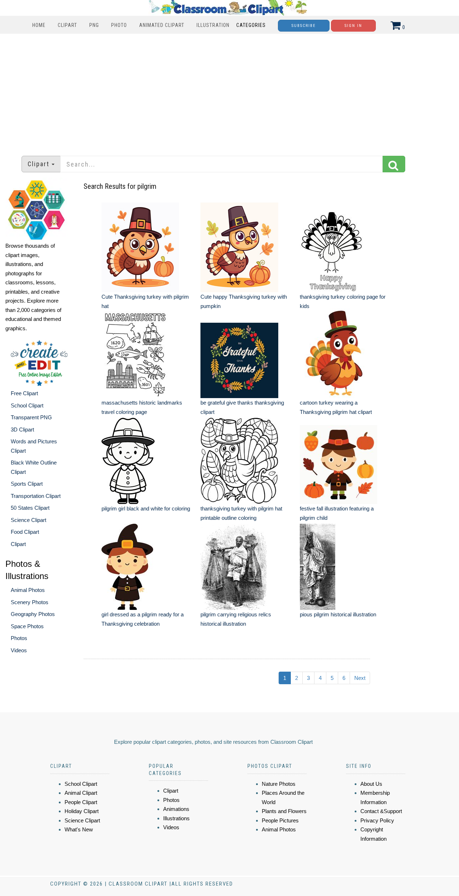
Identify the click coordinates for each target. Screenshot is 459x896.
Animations (176, 809)
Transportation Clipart (36, 496)
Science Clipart (28, 520)
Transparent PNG (31, 417)
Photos (19, 638)
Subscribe (304, 25)
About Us (371, 784)
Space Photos (27, 626)
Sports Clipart (27, 484)
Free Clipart (24, 393)
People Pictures (280, 820)
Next (359, 678)
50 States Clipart (30, 508)
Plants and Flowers (284, 811)
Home (39, 25)
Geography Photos (33, 614)
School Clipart (27, 405)
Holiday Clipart (82, 811)
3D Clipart (22, 429)
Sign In (353, 25)
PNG (94, 25)
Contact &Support (381, 811)
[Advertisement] (229, 91)
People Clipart (81, 802)
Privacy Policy (377, 820)
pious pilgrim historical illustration (338, 614)
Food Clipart (25, 532)
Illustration (213, 25)
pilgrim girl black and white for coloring (145, 508)
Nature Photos (278, 784)
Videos (19, 650)
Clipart (67, 25)
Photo (119, 25)
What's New (79, 829)
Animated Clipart (161, 25)
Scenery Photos (29, 602)
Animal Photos (28, 590)
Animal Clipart (81, 793)
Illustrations (176, 818)
